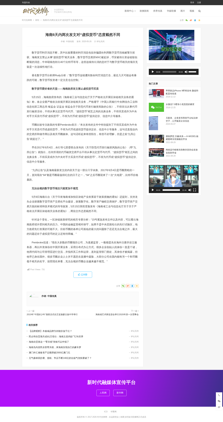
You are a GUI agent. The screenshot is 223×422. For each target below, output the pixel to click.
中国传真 (70, 41)
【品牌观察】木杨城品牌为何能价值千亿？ (50, 331)
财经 (37, 20)
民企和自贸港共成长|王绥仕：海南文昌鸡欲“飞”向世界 (56, 336)
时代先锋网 (27, 20)
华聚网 (114, 411)
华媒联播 (171, 11)
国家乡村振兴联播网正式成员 (133, 417)
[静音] (186, 71)
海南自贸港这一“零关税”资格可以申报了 (49, 341)
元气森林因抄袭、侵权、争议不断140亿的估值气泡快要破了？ (60, 358)
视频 (192, 11)
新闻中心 (129, 11)
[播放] (152, 71)
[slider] (193, 71)
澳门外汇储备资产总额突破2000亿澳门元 (49, 352)
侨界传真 (157, 11)
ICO (106, 411)
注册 (199, 2)
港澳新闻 (144, 11)
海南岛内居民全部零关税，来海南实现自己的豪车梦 (55, 347)
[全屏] (194, 190)
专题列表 (26, 2)
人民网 (103, 392)
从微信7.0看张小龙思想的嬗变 (180, 104)
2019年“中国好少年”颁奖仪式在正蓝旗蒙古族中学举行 (52, 314)
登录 (192, 2)
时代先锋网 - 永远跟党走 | (108, 417)
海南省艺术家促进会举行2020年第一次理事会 (117, 314)
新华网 (120, 392)
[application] (174, 72)
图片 (183, 11)
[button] (174, 179)
